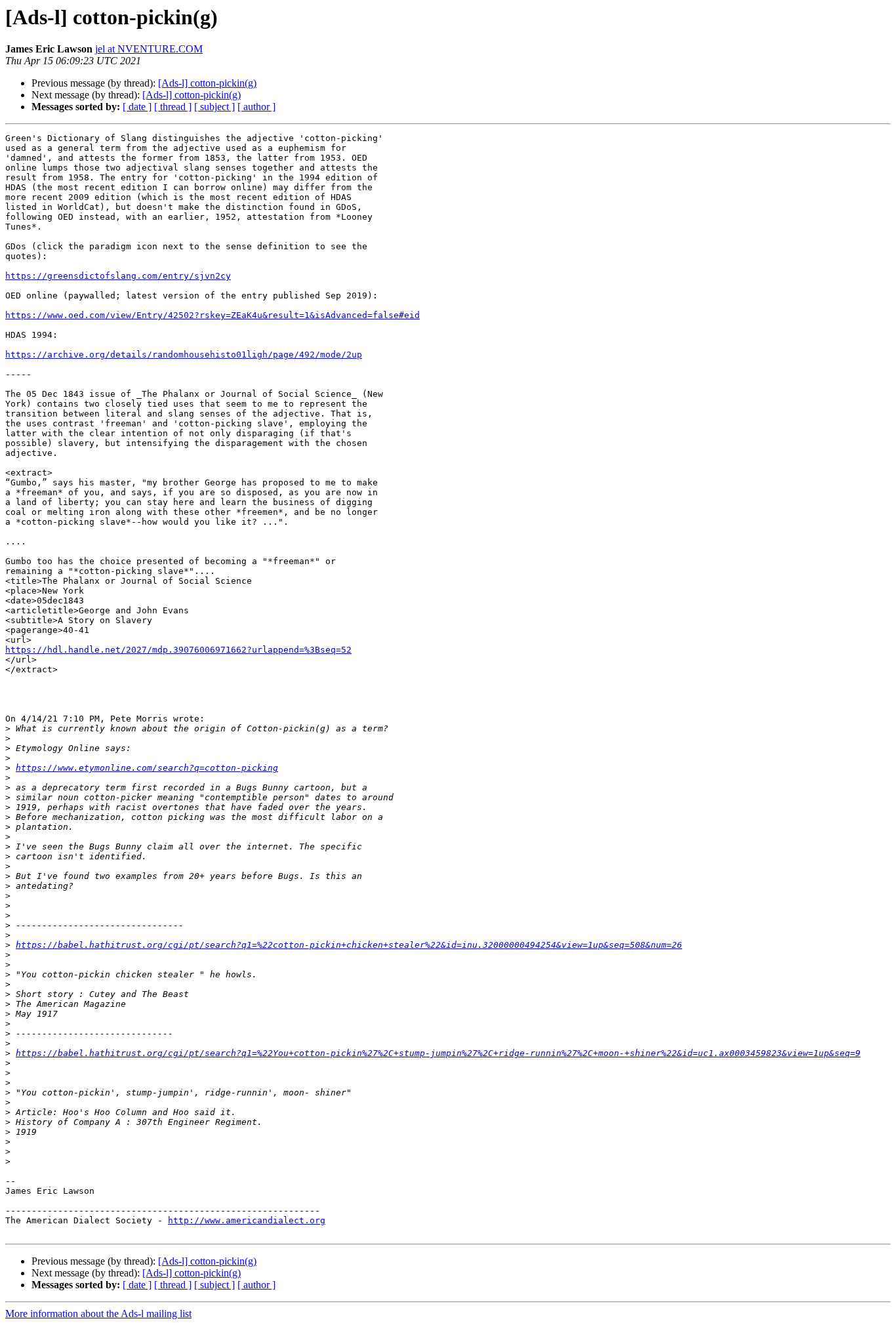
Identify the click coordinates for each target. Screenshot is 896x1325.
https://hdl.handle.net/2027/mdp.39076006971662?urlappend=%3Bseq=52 (178, 650)
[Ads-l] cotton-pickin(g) (207, 83)
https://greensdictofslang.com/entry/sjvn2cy (118, 276)
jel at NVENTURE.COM (149, 48)
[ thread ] (173, 106)
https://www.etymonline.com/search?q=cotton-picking (147, 768)
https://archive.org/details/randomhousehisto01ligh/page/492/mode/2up (183, 354)
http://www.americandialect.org (246, 1220)
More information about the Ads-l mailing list (98, 1313)
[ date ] (137, 106)
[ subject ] (214, 106)
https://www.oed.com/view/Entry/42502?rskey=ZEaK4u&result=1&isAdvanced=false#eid (212, 315)
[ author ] (256, 106)
